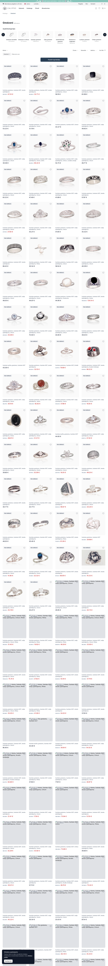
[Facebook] (102, 4)
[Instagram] (105, 4)
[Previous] (3, 34)
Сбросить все (16, 54)
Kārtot (4, 50)
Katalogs (29, 8)
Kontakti (93, 4)
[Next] (104, 34)
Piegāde (80, 4)
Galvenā (21, 8)
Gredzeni (13, 13)
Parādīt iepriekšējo (54, 60)
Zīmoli (37, 8)
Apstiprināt (8, 961)
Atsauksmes (46, 8)
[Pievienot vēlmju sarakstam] (24, 66)
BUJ (87, 4)
